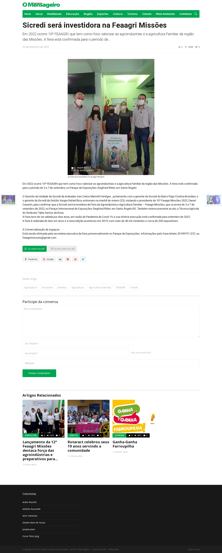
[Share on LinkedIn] (60, 259)
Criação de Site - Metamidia (105, 549)
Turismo (132, 13)
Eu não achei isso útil (63, 249)
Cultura (118, 13)
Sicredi (134, 287)
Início (27, 13)
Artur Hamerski (30, 515)
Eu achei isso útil (36, 249)
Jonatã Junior (29, 529)
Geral (39, 13)
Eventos (62, 287)
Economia (47, 287)
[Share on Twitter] (83, 259)
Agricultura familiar (100, 287)
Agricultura (30, 287)
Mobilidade (54, 13)
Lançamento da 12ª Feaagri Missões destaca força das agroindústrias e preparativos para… (40, 450)
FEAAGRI (120, 287)
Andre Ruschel (29, 502)
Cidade (146, 13)
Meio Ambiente (165, 13)
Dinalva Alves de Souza (34, 522)
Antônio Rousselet (31, 509)
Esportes (102, 13)
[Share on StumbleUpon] (75, 259)
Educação (72, 13)
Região (88, 13)
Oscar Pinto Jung (31, 536)
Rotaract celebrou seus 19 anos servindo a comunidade (88, 446)
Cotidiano (185, 13)
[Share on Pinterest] (68, 259)
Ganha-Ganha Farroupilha (125, 444)
